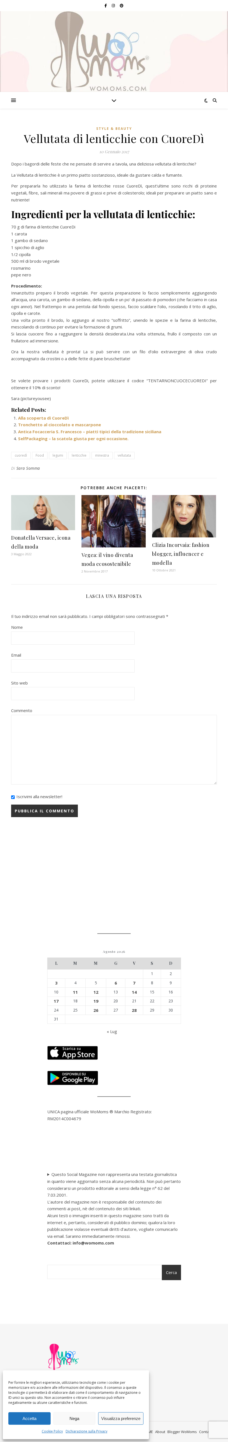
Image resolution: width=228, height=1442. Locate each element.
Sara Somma (28, 468)
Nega (74, 1418)
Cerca (171, 1272)
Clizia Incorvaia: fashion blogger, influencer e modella (181, 554)
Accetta (29, 1418)
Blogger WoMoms (182, 1431)
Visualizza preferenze (120, 1418)
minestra (102, 455)
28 (134, 1010)
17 (56, 1001)
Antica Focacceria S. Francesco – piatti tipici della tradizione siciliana (89, 431)
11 (75, 992)
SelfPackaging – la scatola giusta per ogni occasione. (73, 438)
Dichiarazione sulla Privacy (86, 1431)
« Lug (112, 1031)
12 (95, 992)
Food (40, 455)
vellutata (124, 455)
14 (134, 992)
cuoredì (21, 455)
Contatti (205, 1431)
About (160, 1431)
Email (16, 655)
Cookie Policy (52, 1431)
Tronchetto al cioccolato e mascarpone (59, 424)
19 (95, 1001)
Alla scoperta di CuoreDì (43, 418)
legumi (58, 455)
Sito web (19, 683)
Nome (17, 627)
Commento (21, 710)
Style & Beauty (114, 128)
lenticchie (79, 455)
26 (95, 1010)
